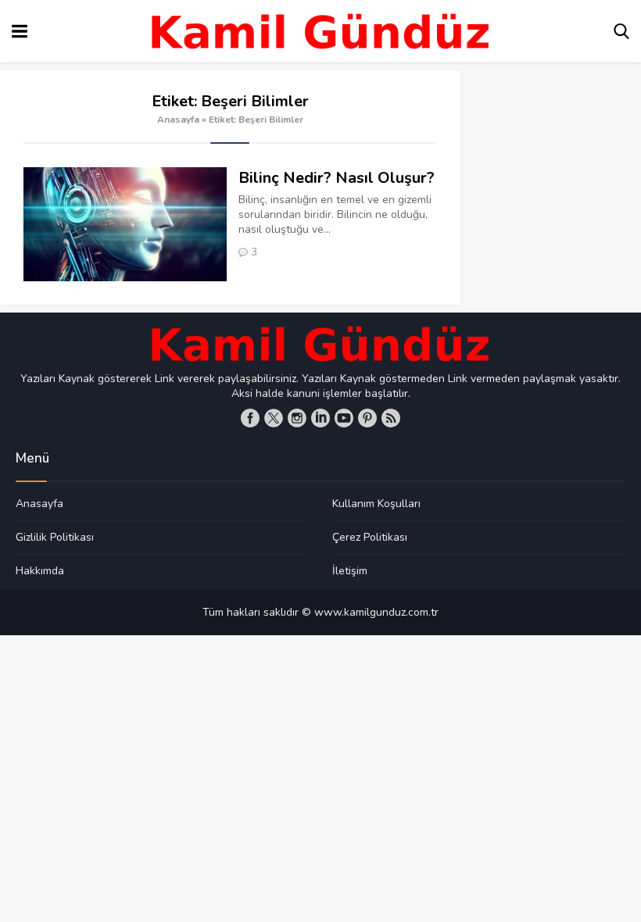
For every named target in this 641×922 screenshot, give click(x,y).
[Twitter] (273, 418)
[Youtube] (344, 418)
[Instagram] (297, 418)
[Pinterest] (367, 418)
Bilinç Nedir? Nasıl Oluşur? (336, 177)
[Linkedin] (320, 418)
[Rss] (390, 418)
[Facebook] (250, 418)
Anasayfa (178, 119)
